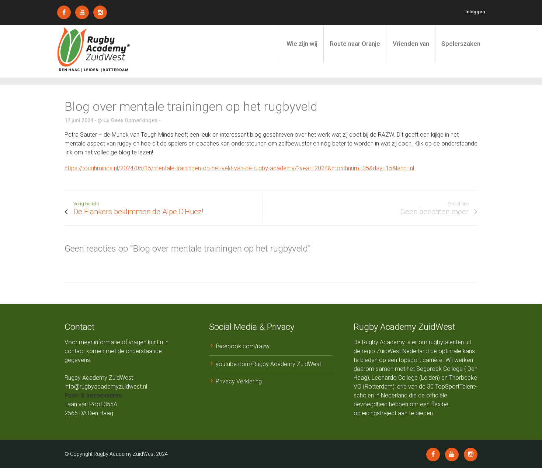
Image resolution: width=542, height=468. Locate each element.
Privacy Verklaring (239, 381)
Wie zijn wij (301, 43)
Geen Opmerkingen (134, 120)
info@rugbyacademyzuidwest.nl (106, 386)
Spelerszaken (460, 43)
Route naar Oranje (355, 43)
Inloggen (475, 11)
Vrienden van (411, 43)
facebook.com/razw (243, 346)
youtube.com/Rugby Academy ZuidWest (268, 364)
